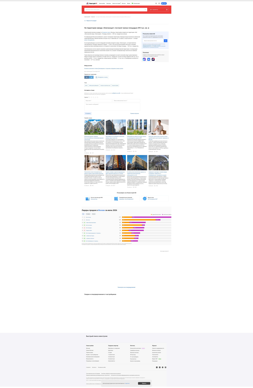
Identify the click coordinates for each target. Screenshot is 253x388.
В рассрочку (133, 359)
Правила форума (134, 113)
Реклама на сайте (102, 367)
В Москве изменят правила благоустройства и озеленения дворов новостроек (93, 138)
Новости (93, 16)
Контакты (94, 367)
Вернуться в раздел (91, 20)
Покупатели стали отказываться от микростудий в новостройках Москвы (93, 172)
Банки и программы (135, 361)
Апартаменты (111, 361)
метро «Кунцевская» (89, 40)
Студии (110, 352)
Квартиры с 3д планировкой (126, 199)
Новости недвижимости (158, 348)
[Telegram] (91, 77)
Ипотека (124, 3)
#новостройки (115, 85)
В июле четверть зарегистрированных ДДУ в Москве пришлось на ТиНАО (115, 172)
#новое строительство (105, 85)
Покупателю (155, 354)
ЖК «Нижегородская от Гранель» (93, 233)
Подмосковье (89, 352)
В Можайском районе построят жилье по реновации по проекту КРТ (136, 137)
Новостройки (102, 3)
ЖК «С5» (88, 219)
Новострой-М (87, 16)
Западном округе (106, 32)
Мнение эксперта (156, 350)
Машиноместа (89, 358)
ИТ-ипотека (133, 354)
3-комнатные (111, 358)
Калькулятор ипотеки (137, 348)
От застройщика (134, 356)
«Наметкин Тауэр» (90, 235)
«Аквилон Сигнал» (90, 238)
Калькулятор (94, 199)
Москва (88, 348)
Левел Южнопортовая (91, 222)
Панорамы (154, 361)
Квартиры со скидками (114, 348)
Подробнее (127, 383)
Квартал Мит (89, 230)
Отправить (88, 113)
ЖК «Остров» (89, 225)
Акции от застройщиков (92, 354)
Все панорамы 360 (152, 199)
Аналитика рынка (156, 352)
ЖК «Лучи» (88, 217)
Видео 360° (156, 358)
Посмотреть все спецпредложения (126, 287)
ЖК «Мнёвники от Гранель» (92, 241)
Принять (144, 383)
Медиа (128, 3)
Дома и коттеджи (116, 3)
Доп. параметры (154, 9)
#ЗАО (86, 85)
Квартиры (108, 3)
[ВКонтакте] (86, 77)
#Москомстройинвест (94, 85)
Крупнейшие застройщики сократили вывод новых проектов (115, 137)
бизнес (93, 214)
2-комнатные (111, 356)
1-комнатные (111, 354)
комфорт (88, 214)
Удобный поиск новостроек (92, 9)
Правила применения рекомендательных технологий (98, 375)
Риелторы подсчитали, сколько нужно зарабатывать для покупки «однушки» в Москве (159, 138)
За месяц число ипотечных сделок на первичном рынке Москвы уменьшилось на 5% (136, 173)
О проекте (88, 367)
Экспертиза (155, 356)
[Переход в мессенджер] (165, 367)
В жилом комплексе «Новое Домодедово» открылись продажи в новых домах (103, 68)
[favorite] (159, 3)
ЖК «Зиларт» (89, 227)
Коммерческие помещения (92, 356)
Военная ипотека (134, 352)
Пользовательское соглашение (93, 373)
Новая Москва (89, 350)
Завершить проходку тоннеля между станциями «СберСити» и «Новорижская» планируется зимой (158, 173)
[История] (156, 3)
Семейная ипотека (134, 350)
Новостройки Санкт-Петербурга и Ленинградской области (99, 383)
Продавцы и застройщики (92, 361)
